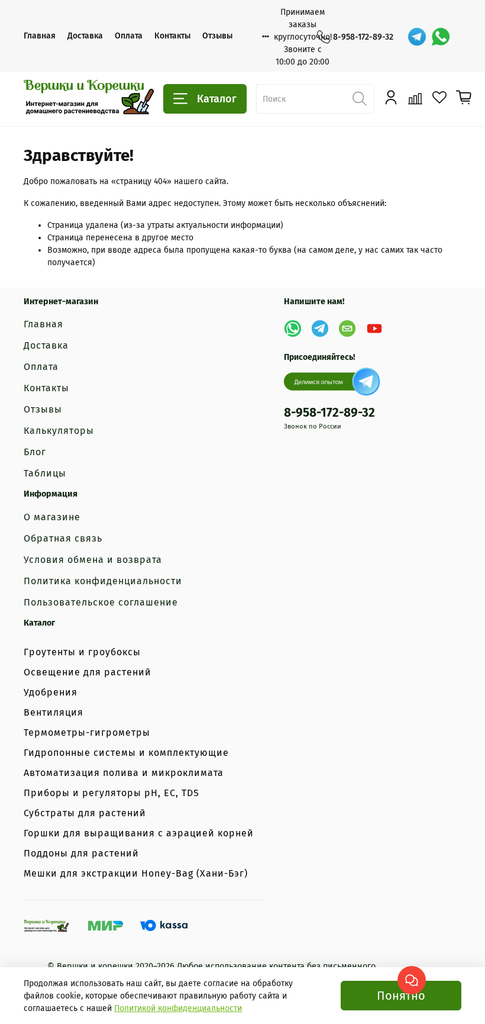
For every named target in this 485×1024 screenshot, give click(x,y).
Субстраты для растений (85, 813)
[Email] (347, 328)
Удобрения (50, 692)
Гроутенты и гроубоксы (82, 652)
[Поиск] (359, 99)
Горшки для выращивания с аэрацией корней (139, 833)
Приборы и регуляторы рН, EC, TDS (111, 792)
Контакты (172, 36)
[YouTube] (374, 328)
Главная (40, 36)
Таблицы (45, 473)
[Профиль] (391, 98)
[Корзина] (464, 98)
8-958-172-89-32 (363, 37)
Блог (35, 452)
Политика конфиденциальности (103, 581)
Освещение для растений (87, 672)
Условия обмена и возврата (93, 559)
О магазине (52, 517)
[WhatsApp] (441, 37)
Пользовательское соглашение (101, 602)
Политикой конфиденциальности (178, 1008)
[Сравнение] (415, 98)
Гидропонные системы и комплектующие (126, 752)
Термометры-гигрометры (87, 732)
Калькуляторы (59, 430)
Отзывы (217, 36)
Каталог (217, 98)
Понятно (401, 995)
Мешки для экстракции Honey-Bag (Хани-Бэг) (136, 873)
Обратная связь (63, 538)
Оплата (129, 36)
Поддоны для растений (81, 853)
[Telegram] (417, 37)
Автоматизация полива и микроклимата (124, 772)
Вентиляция (53, 712)
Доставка (85, 36)
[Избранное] (439, 98)
